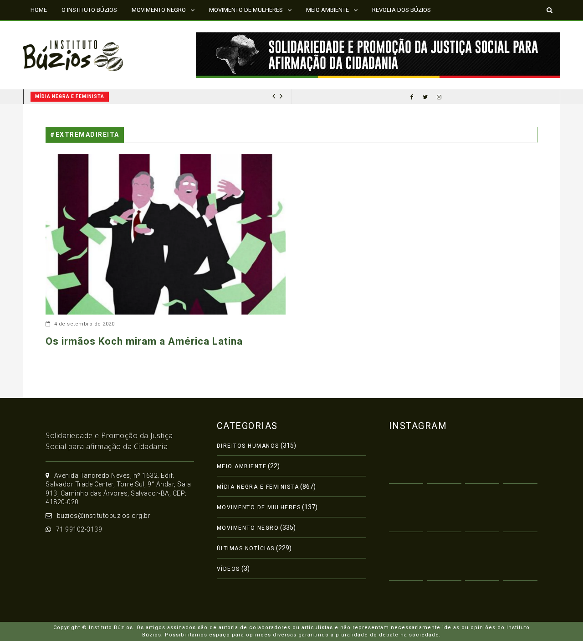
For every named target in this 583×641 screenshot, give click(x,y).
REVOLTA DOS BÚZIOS (401, 9)
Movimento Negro (248, 528)
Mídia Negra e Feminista (69, 96)
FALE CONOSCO (51, 29)
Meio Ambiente (242, 466)
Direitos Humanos (248, 446)
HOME (39, 9)
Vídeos (228, 569)
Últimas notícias (246, 548)
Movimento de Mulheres (259, 507)
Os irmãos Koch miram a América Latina (144, 341)
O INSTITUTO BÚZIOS (89, 9)
